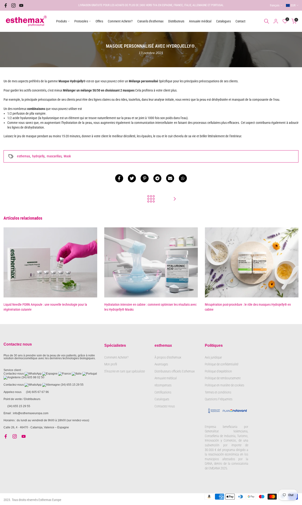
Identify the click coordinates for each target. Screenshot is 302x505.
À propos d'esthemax (168, 357)
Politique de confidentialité (221, 364)
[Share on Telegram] (157, 178)
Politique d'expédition (218, 371)
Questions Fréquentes (218, 399)
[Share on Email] (170, 178)
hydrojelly (38, 156)
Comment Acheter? (120, 21)
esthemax (23, 156)
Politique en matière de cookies (224, 385)
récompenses (163, 385)
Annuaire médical (200, 21)
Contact (240, 21)
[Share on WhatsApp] (183, 178)
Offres (99, 21)
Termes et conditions (218, 392)
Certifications (163, 392)
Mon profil (110, 364)
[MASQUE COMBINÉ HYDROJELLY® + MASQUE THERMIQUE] (174, 199)
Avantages (161, 364)
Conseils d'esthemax (150, 21)
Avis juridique (213, 357)
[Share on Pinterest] (145, 178)
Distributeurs (176, 21)
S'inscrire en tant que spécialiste (124, 371)
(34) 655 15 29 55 (72, 384)
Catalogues (223, 21)
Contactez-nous (165, 406)
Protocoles (81, 21)
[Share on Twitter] (132, 178)
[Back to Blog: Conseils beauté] (151, 199)
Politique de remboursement (223, 378)
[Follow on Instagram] (13, 5)
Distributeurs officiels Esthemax (175, 371)
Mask (67, 156)
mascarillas (54, 156)
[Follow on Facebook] (6, 5)
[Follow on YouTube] (21, 5)
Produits (61, 21)
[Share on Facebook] (119, 178)
